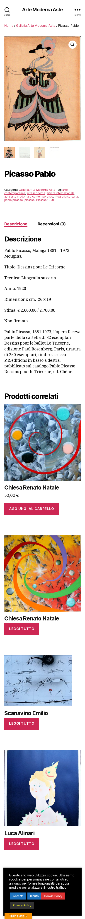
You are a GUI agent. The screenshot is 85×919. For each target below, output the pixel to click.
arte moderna (36, 193)
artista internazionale (60, 193)
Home (8, 25)
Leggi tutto (21, 629)
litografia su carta (66, 196)
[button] (72, 45)
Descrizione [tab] (15, 224)
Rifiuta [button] (34, 896)
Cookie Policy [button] (53, 896)
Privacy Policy (22, 905)
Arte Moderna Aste (42, 9)
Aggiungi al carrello (31, 509)
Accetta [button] (18, 896)
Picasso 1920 (45, 200)
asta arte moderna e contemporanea (28, 196)
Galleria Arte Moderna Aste (35, 25)
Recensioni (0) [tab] (52, 224)
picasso (29, 200)
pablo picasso (13, 200)
